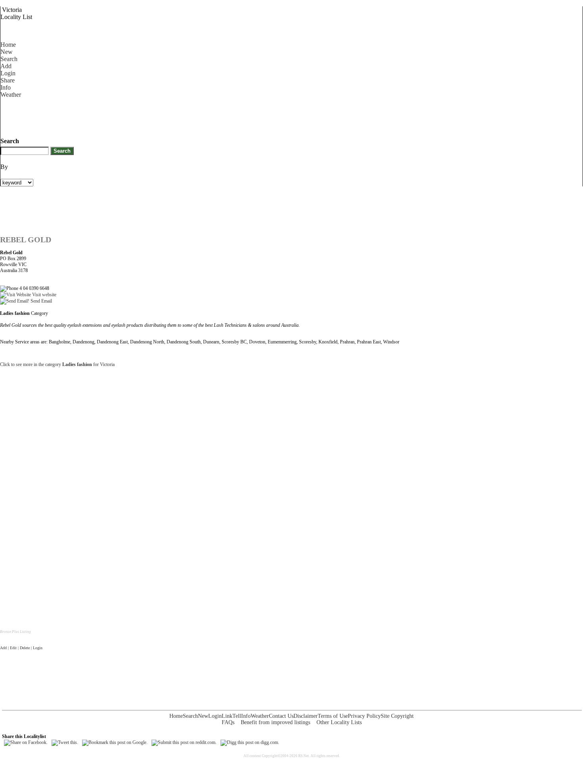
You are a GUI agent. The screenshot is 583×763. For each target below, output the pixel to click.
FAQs (228, 722)
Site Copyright (397, 716)
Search (8, 59)
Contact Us (281, 716)
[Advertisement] (144, 116)
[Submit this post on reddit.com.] (184, 742)
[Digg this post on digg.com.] (250, 742)
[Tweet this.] (65, 742)
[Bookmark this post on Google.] (115, 742)
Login (7, 73)
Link (227, 716)
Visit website (43, 294)
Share (7, 80)
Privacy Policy (364, 716)
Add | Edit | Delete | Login (21, 648)
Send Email (40, 301)
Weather (10, 94)
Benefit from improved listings (275, 722)
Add (6, 66)
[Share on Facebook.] (26, 742)
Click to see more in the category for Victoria (57, 364)
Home (8, 44)
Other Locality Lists (339, 722)
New (6, 51)
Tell (236, 716)
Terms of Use (333, 716)
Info (5, 87)
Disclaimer (305, 716)
